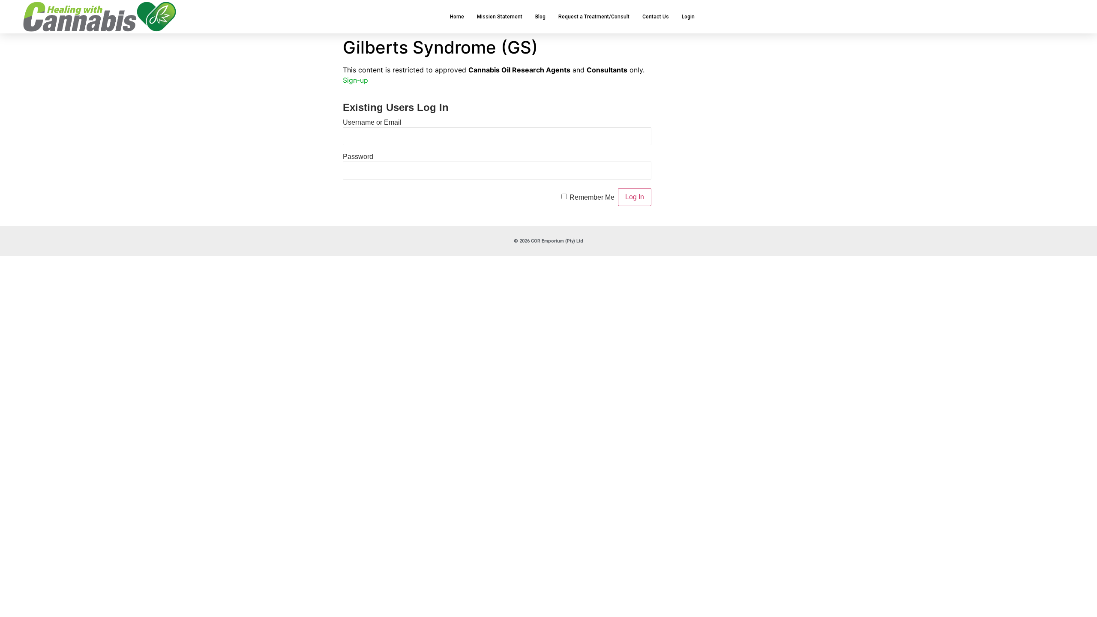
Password (358, 156)
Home (457, 17)
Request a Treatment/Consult (593, 17)
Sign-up (355, 80)
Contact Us (655, 17)
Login (688, 17)
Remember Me (591, 197)
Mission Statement (499, 17)
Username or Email (372, 122)
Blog (540, 17)
